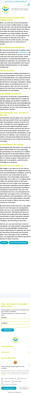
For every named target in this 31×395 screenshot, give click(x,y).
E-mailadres (4, 323)
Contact (4, 242)
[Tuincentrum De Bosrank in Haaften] (5, 9)
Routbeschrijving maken (18, 242)
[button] (15, 392)
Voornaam (4, 317)
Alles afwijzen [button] (23, 388)
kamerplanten (23, 52)
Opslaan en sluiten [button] (8, 388)
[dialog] (15, 379)
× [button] (29, 365)
